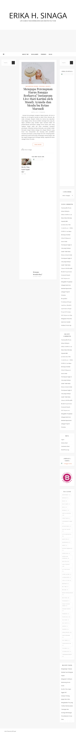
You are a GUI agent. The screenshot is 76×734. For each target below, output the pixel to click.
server (65, 626)
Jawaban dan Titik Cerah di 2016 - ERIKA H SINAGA (67, 228)
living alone (66, 574)
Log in (62, 439)
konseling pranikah (65, 557)
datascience (66, 526)
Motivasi (65, 597)
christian (66, 518)
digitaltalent (66, 530)
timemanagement (67, 655)
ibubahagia (66, 542)
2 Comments (42, 112)
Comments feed (65, 446)
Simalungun (67, 632)
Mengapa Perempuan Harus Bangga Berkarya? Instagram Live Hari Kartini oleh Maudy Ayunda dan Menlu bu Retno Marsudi (38, 98)
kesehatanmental (67, 549)
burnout (65, 510)
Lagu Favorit (66, 565)
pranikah (65, 613)
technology (66, 651)
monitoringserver (67, 593)
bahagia (65, 497)
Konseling (66, 553)
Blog (50, 54)
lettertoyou (66, 570)
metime (65, 589)
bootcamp (66, 504)
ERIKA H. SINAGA (38, 15)
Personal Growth (45, 86)
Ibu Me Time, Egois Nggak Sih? (26, 169)
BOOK (64, 501)
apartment (66, 494)
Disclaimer (34, 54)
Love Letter (66, 580)
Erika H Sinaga (28, 149)
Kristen (65, 561)
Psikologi (66, 616)
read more (38, 144)
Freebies (43, 54)
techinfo (65, 648)
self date (66, 623)
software (66, 640)
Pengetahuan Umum (66, 604)
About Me (25, 54)
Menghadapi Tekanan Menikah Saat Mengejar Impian (67, 672)
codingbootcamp (67, 522)
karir (64, 545)
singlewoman (66, 636)
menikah (65, 583)
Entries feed (64, 443)
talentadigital (66, 644)
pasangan (66, 600)
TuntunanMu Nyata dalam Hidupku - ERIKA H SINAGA (66, 211)
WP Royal (14, 731)
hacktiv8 (65, 539)
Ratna (62, 255)
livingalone (66, 577)
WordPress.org (65, 449)
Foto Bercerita (66, 535)
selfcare (65, 619)
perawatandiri (66, 609)
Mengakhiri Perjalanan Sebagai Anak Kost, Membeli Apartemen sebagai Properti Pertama (66, 288)
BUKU (64, 507)
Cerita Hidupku (66, 514)
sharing (65, 629)
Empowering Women (32, 86)
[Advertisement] (38, 40)
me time (65, 586)
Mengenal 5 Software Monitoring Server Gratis (66, 682)
